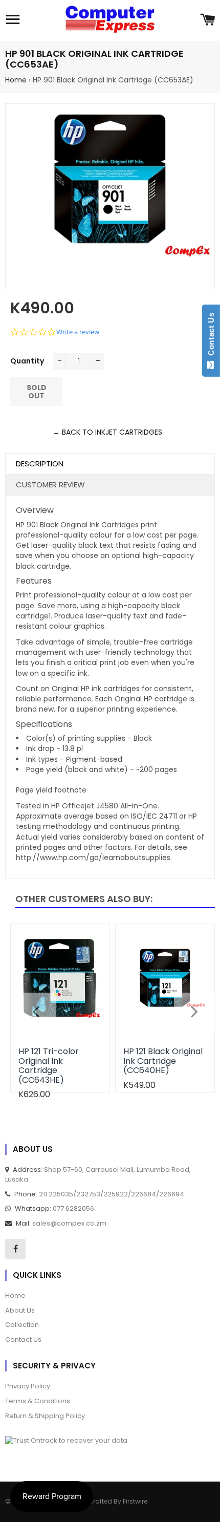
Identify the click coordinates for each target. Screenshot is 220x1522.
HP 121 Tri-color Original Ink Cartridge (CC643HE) (48, 1065)
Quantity (27, 361)
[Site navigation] (12, 20)
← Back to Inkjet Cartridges (107, 432)
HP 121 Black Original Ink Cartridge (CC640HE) (163, 1060)
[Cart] (207, 20)
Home (16, 80)
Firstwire (135, 1501)
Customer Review (50, 484)
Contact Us (211, 336)
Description (39, 463)
